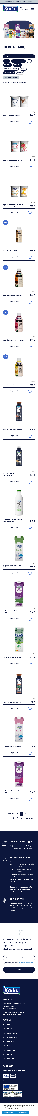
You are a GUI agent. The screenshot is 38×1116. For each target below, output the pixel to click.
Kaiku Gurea (8, 1029)
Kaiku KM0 (7, 1025)
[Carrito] (26, 8)
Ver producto (14, 122)
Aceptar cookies (22, 1112)
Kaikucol (7, 1046)
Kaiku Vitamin (8, 1059)
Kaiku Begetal (9, 1042)
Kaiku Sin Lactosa (10, 1037)
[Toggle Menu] (32, 8)
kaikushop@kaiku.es (9, 1008)
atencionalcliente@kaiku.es (12, 1014)
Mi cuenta (8, 1066)
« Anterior (10, 814)
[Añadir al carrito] (30, 121)
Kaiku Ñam (7, 1054)
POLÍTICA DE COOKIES (15, 1109)
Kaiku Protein (9, 1050)
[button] (17, 65)
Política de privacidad (26, 963)
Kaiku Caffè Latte (10, 1033)
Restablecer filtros (11, 77)
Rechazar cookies (8, 1112)
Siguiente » (29, 818)
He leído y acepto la (19, 963)
